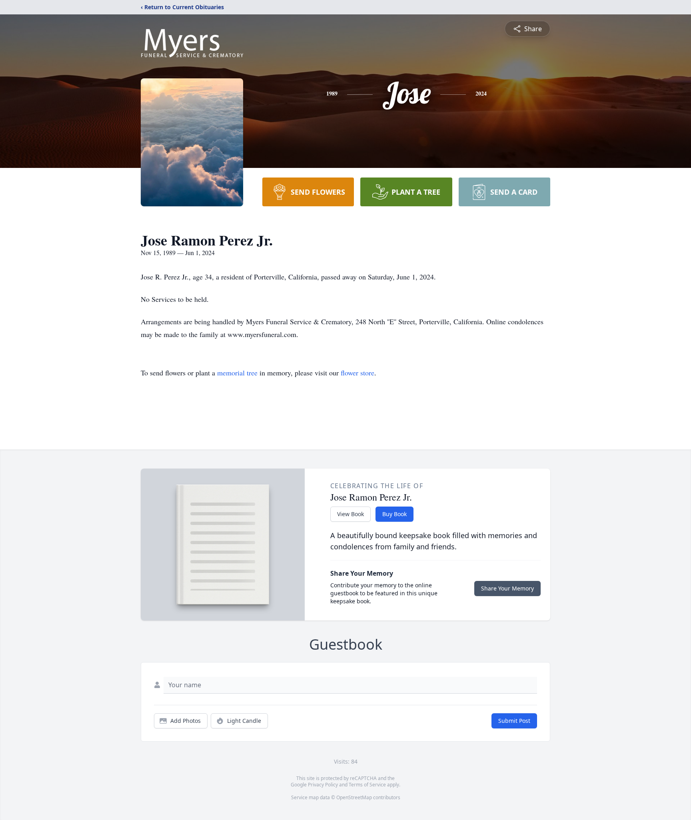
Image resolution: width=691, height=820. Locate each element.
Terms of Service (367, 784)
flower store (357, 372)
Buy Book (394, 514)
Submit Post (514, 720)
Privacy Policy (323, 784)
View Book (350, 514)
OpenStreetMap (354, 797)
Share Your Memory (507, 588)
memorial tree (237, 372)
